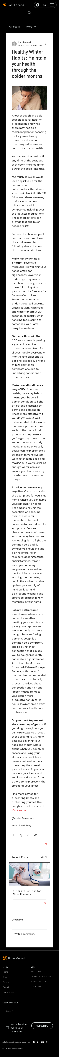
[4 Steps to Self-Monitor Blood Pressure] (29, 874)
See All (44, 856)
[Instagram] (42, 1042)
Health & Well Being (21, 825)
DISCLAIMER (36, 986)
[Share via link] (35, 835)
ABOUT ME (36, 971)
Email (9, 1011)
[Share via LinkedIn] (28, 835)
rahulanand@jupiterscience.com (16, 1042)
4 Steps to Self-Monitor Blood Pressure (27, 892)
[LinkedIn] (38, 1042)
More (29, 26)
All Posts (14, 26)
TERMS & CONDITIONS (41, 976)
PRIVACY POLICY (38, 981)
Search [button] (6, 987)
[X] (47, 1042)
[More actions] (45, 44)
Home (5, 972)
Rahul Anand (16, 5)
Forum (6, 982)
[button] (29, 12)
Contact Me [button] (8, 992)
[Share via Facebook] (13, 835)
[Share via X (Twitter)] (20, 835)
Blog (5, 977)
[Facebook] (34, 1042)
